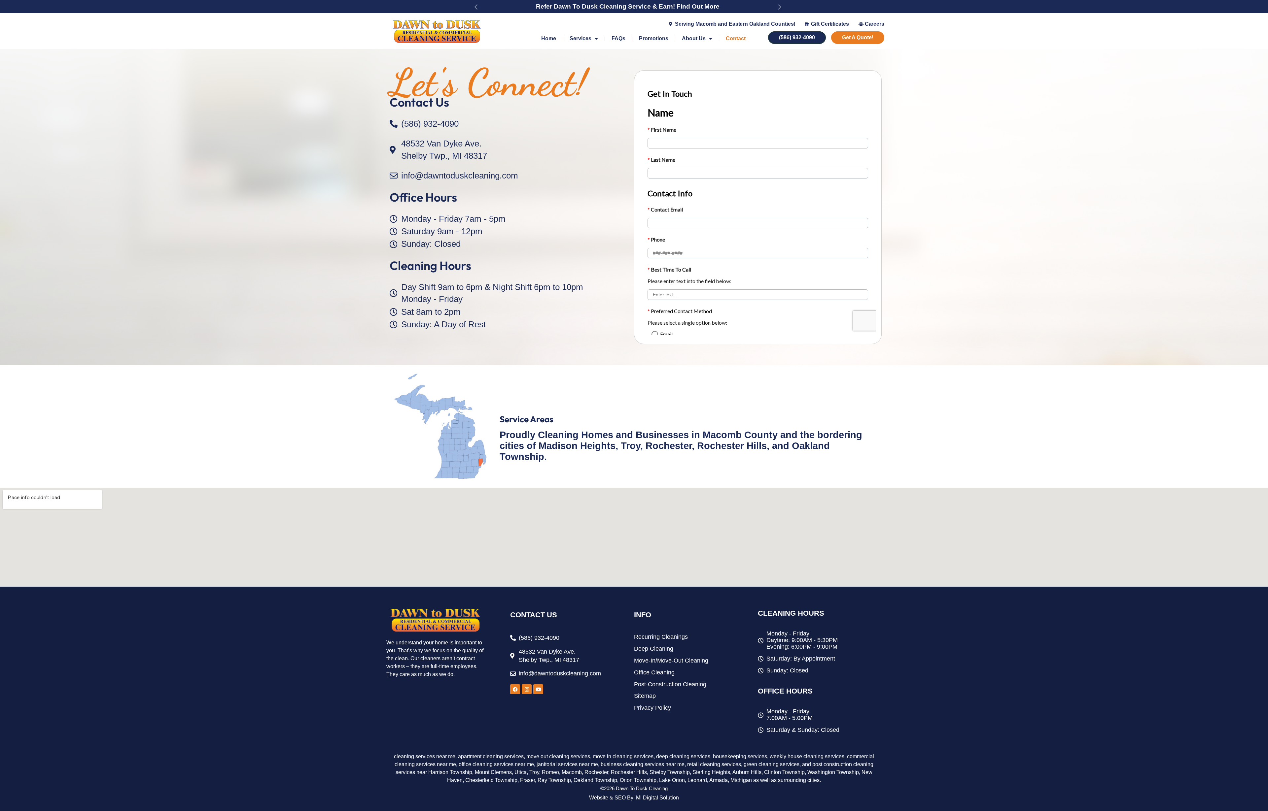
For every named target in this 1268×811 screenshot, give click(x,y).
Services (580, 38)
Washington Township (833, 772)
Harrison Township (450, 772)
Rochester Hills (629, 772)
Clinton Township (784, 772)
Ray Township (554, 780)
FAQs (618, 38)
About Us (694, 38)
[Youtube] (538, 689)
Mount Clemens (493, 772)
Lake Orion (672, 780)
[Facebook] (515, 689)
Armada (718, 780)
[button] (476, 6)
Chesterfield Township (491, 780)
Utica (520, 772)
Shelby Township (670, 772)
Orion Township (638, 780)
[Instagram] (527, 689)
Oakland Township (595, 780)
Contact (736, 38)
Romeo (550, 772)
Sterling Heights (711, 772)
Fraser (527, 780)
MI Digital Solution (657, 797)
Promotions (653, 38)
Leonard (697, 780)
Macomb (572, 772)
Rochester (596, 772)
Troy (534, 772)
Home (548, 38)
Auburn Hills (746, 772)
